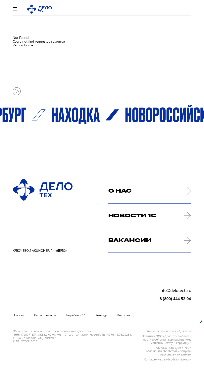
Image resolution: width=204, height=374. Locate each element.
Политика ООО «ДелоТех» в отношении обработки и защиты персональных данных (168, 351)
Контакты (123, 315)
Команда (101, 315)
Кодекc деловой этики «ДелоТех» (168, 331)
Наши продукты (45, 315)
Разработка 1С (75, 315)
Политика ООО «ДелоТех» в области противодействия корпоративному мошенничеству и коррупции (166, 340)
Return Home (23, 45)
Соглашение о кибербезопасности (167, 359)
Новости (18, 315)
